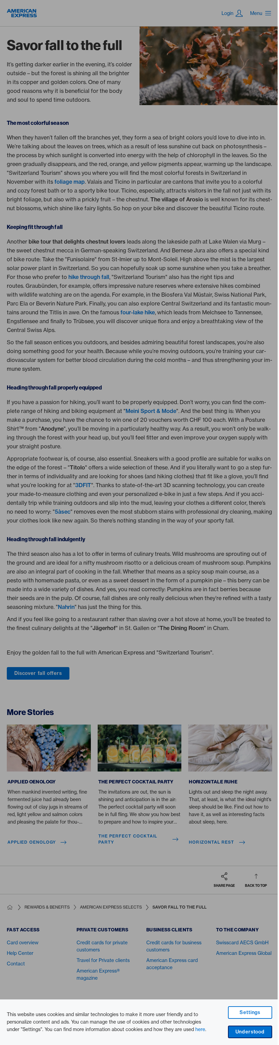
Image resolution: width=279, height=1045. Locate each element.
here (200, 1029)
